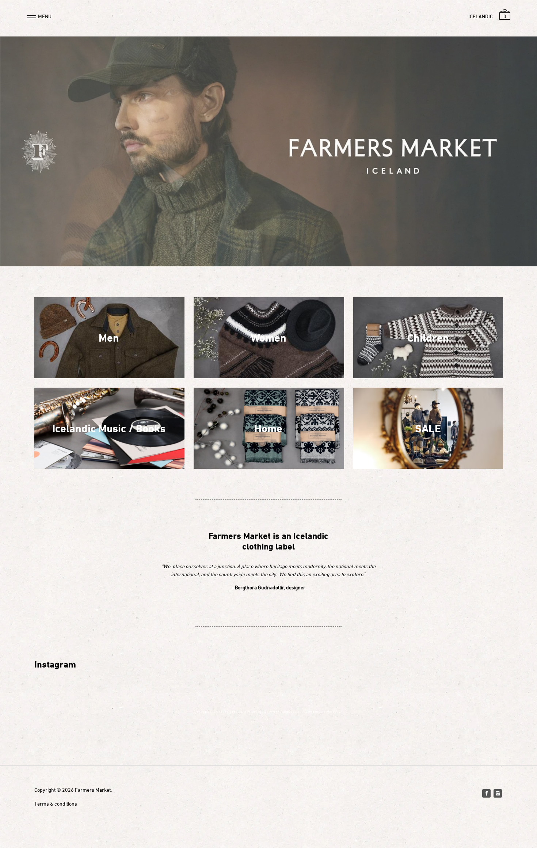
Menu (45, 16)
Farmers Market (93, 790)
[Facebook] (486, 793)
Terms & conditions (55, 804)
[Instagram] (498, 793)
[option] (268, 151)
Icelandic (480, 16)
